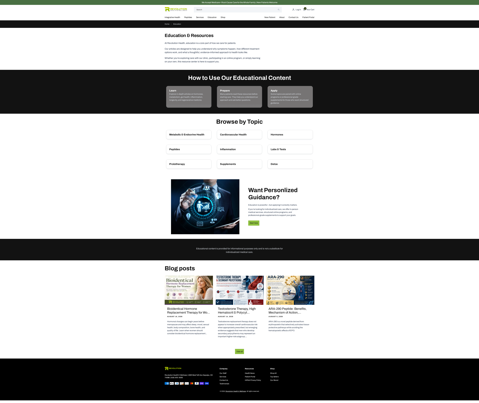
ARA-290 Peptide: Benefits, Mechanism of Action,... (288, 310)
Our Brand (274, 380)
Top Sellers (274, 377)
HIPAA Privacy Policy (253, 380)
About (282, 17)
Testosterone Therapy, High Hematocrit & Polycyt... (237, 310)
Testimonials (224, 384)
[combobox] (238, 9)
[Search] (279, 9)
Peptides (188, 17)
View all (240, 352)
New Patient (269, 17)
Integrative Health (172, 17)
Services (200, 17)
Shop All (273, 373)
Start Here (254, 223)
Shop (223, 17)
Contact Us (293, 17)
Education (212, 17)
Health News (249, 373)
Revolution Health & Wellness (236, 391)
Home (167, 24)
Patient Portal (308, 17)
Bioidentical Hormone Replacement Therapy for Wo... (188, 310)
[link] (188, 97)
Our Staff (223, 373)
